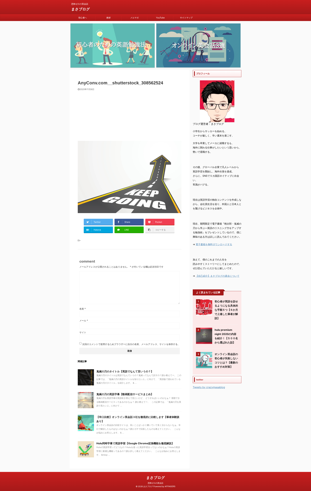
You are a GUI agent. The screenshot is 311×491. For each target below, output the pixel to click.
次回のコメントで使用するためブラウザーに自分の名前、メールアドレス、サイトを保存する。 (131, 344)
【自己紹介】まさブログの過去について (217, 275)
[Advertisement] (129, 115)
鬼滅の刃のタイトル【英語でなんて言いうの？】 (124, 371)
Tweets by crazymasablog (209, 387)
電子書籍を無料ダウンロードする (214, 244)
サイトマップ (186, 17)
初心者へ (82, 17)
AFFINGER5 (170, 486)
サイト (82, 332)
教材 (108, 17)
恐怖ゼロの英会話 (155, 483)
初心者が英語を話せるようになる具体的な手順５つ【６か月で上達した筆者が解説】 (226, 310)
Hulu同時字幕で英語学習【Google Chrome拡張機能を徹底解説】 (135, 443)
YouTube (160, 17)
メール (83, 320)
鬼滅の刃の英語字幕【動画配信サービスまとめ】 (124, 394)
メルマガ (134, 17)
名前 (82, 308)
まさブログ (80, 9)
